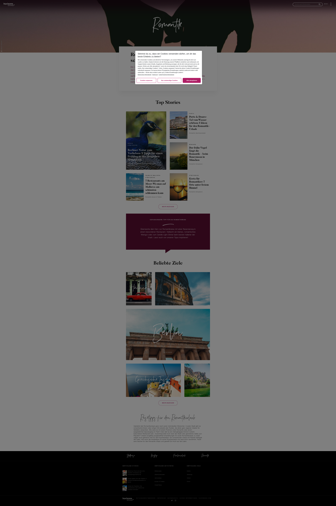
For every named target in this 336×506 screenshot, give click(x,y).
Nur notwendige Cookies (169, 80)
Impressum (155, 74)
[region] (168, 67)
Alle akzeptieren (191, 80)
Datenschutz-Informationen (144, 74)
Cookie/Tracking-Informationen (166, 74)
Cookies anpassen (146, 80)
